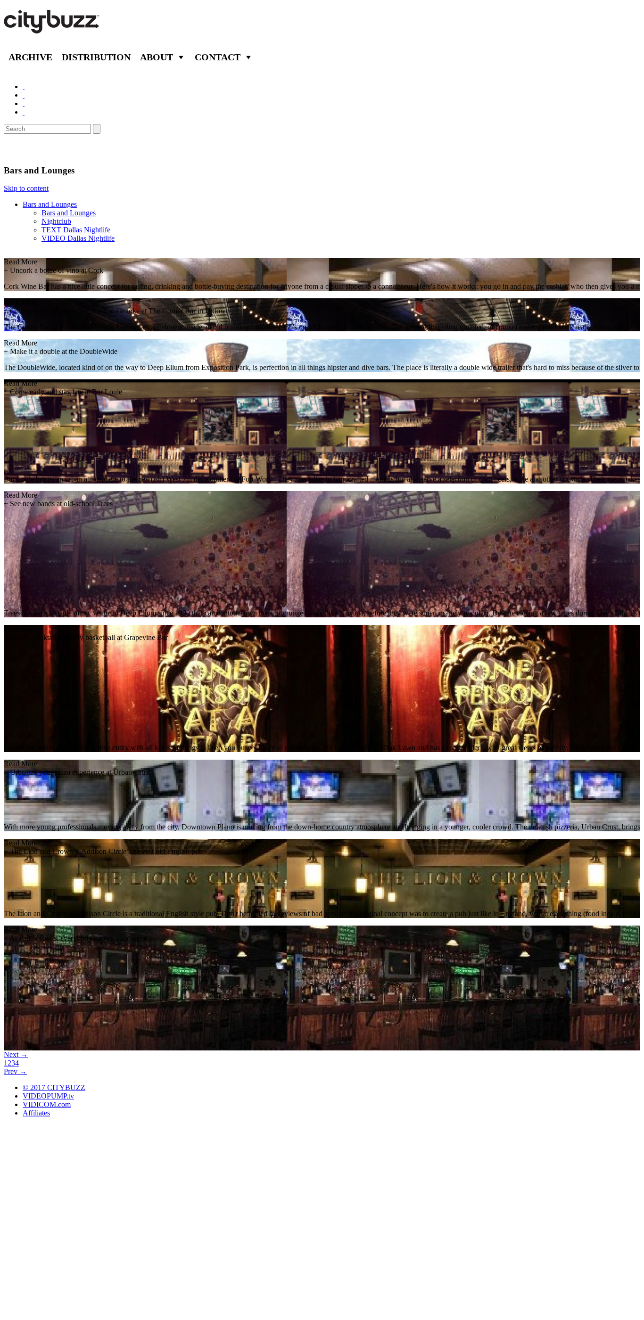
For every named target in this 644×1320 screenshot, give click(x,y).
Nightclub (56, 221)
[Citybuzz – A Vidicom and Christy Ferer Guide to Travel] (52, 28)
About (156, 57)
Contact (217, 57)
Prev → (15, 1071)
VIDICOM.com (47, 1104)
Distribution (96, 57)
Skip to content (26, 188)
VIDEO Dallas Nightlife (78, 238)
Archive (30, 57)
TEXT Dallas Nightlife (75, 230)
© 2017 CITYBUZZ (54, 1087)
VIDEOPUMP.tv (48, 1096)
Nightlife (25, 149)
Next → (16, 1054)
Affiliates (36, 1113)
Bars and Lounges (50, 204)
